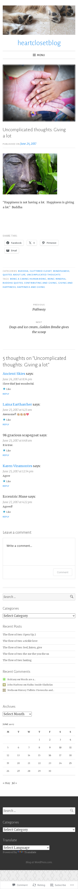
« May (6, 783)
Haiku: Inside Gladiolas (40, 684)
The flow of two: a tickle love (20, 641)
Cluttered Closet (41, 271)
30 (49, 771)
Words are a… (28, 679)
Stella (10, 690)
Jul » (14, 783)
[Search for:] (39, 596)
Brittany (12, 679)
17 (60, 755)
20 (18, 763)
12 (8, 755)
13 (18, 755)
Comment (62, 572)
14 (29, 755)
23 (50, 763)
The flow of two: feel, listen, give (22, 647)
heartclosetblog (39, 43)
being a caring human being (28, 279)
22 (39, 763)
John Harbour (15, 684)
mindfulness (61, 271)
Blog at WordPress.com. (39, 862)
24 (60, 763)
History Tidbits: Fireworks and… (36, 690)
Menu (41, 55)
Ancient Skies (14, 374)
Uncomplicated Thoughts (44, 274)
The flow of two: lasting (17, 660)
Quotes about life (14, 274)
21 (29, 763)
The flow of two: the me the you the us (26, 653)
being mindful (57, 279)
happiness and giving (31, 287)
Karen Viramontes (17, 466)
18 (70, 755)
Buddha (23, 271)
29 (39, 771)
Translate (30, 852)
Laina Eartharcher (17, 404)
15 (39, 755)
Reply (6, 394)
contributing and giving (40, 283)
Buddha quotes (13, 283)
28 (29, 771)
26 (8, 771)
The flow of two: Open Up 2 (19, 634)
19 (8, 763)
